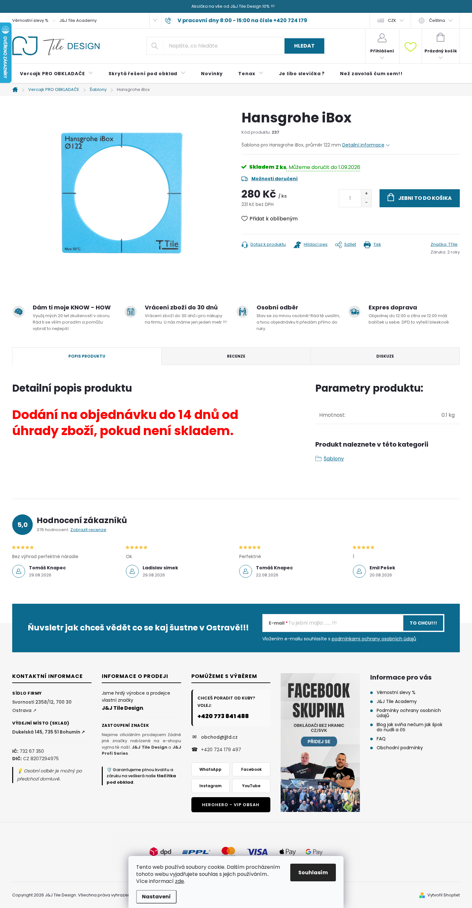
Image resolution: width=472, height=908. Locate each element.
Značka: (444, 244)
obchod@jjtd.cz (219, 737)
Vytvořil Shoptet (443, 895)
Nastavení (156, 896)
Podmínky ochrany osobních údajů (409, 713)
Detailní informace (363, 145)
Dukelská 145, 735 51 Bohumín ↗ (48, 732)
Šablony (334, 458)
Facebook (251, 769)
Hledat (304, 45)
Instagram (210, 785)
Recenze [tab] (236, 356)
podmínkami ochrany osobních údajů (374, 639)
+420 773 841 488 (223, 716)
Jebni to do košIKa (425, 198)
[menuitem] (56, 74)
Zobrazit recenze (88, 530)
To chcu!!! (423, 623)
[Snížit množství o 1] (366, 202)
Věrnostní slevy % (30, 20)
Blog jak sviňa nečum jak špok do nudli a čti (409, 727)
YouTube (251, 785)
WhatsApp (210, 769)
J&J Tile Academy (78, 20)
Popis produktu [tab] (86, 356)
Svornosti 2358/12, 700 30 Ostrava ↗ (42, 706)
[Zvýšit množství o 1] (366, 194)
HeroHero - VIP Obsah (230, 805)
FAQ (381, 738)
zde (179, 881)
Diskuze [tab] (385, 356)
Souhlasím (313, 872)
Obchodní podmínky (400, 747)
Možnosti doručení (274, 178)
